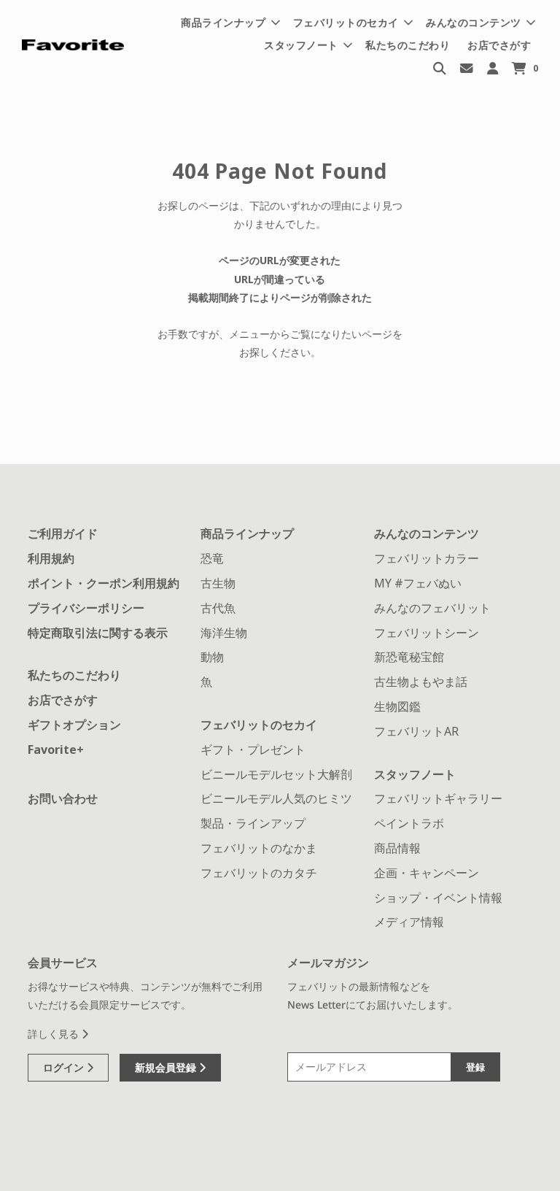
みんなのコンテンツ (426, 533)
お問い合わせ (63, 798)
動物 (212, 657)
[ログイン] (492, 67)
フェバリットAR (416, 731)
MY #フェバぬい (418, 583)
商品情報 (397, 848)
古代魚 (218, 608)
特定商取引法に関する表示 (98, 633)
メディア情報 (409, 922)
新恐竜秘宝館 (409, 657)
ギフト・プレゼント (253, 749)
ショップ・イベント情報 (438, 898)
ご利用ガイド (63, 533)
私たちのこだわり (407, 45)
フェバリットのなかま (259, 848)
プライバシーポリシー (86, 608)
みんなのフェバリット (432, 608)
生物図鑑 (397, 706)
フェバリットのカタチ (259, 873)
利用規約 (51, 558)
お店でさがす (499, 45)
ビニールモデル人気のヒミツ (276, 798)
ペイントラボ (409, 823)
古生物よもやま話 (420, 682)
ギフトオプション (74, 725)
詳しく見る (55, 1034)
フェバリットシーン (426, 633)
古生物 (218, 583)
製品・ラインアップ (253, 823)
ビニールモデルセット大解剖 (276, 774)
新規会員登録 (167, 1067)
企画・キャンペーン (426, 873)
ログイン (65, 1067)
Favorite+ (56, 749)
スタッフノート (415, 774)
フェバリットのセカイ (259, 725)
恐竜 (212, 558)
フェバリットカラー (426, 558)
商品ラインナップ (247, 533)
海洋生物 (224, 633)
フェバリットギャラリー (438, 798)
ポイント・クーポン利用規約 (103, 583)
